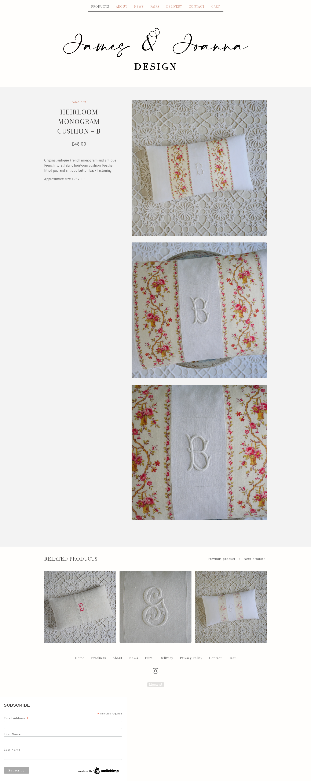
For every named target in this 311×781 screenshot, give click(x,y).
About (121, 6)
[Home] (155, 49)
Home (79, 658)
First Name (12, 734)
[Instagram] (155, 670)
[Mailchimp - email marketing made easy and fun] (99, 774)
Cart (215, 6)
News (139, 6)
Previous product (221, 559)
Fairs (155, 6)
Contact (197, 6)
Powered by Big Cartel (155, 684)
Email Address (16, 718)
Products (100, 6)
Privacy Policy (191, 658)
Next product (254, 559)
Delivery (174, 6)
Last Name (12, 749)
